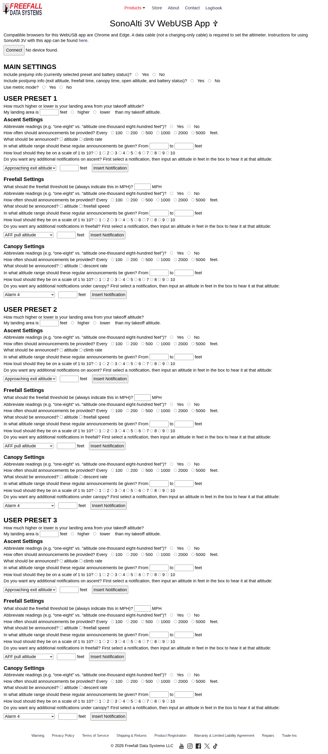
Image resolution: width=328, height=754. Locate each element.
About (173, 8)
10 (172, 153)
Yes (145, 74)
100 (118, 132)
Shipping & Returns (131, 735)
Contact (192, 8)
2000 (183, 132)
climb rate (93, 139)
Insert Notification (110, 168)
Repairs (268, 735)
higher (84, 112)
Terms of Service (95, 735)
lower (105, 112)
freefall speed (96, 206)
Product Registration (170, 735)
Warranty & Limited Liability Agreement (224, 735)
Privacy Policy (63, 735)
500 (149, 132)
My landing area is (22, 112)
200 (134, 132)
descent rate (95, 265)
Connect (14, 50)
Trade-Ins (289, 735)
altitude (71, 139)
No (162, 74)
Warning (37, 735)
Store (157, 8)
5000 (200, 132)
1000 (165, 132)
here (83, 40)
